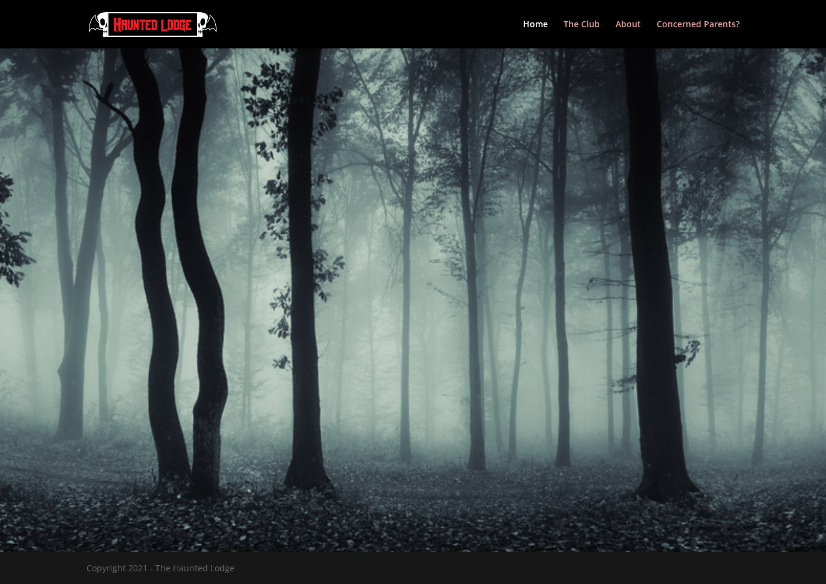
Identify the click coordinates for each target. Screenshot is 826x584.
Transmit (713, 475)
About (628, 25)
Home (535, 25)
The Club (582, 25)
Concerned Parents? (698, 25)
